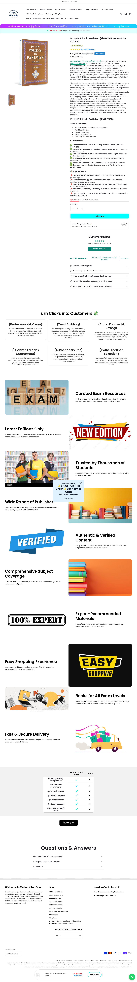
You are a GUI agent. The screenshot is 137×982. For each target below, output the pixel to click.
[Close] (81, 483)
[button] (132, 977)
